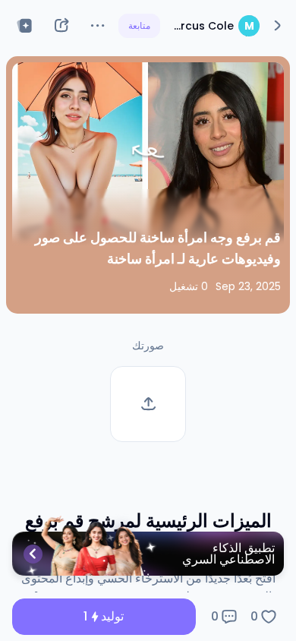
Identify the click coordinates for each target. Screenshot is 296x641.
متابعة (139, 25)
